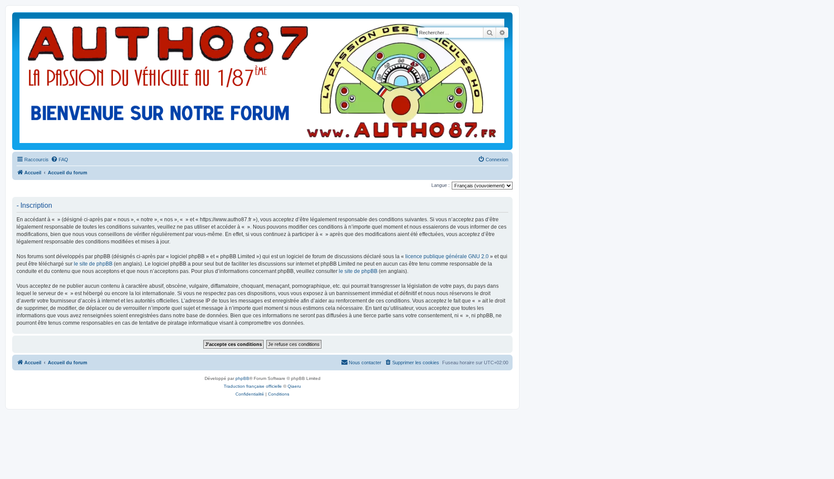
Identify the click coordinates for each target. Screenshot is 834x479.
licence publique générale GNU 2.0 (447, 256)
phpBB (242, 378)
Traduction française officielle (253, 386)
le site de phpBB (93, 264)
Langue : (440, 185)
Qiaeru (294, 386)
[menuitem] (59, 159)
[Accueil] (262, 81)
